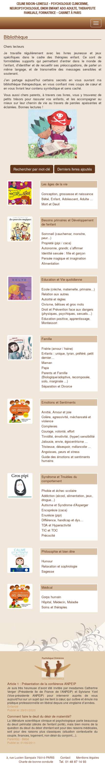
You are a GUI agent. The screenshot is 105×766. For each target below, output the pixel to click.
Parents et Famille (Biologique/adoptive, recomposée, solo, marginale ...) (66, 376)
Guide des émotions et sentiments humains (66, 458)
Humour (47, 561)
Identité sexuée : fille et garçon (63, 253)
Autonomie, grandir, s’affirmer (62, 248)
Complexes (49, 426)
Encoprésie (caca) (54, 510)
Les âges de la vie (54, 184)
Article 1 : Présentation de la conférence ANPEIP (41, 683)
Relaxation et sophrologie (59, 566)
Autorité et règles (54, 299)
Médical (47, 587)
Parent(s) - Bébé (18, 739)
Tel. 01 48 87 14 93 (72, 761)
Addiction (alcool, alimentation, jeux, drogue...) (67, 497)
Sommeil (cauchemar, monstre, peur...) (64, 235)
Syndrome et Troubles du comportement (59, 478)
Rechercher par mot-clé (31, 169)
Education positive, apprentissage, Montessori (66, 320)
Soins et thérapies (54, 607)
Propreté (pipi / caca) (56, 243)
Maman (47, 362)
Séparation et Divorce (57, 386)
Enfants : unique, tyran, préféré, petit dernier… (68, 355)
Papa (45, 367)
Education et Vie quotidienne (62, 279)
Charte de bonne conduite (36, 762)
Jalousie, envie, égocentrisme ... (65, 441)
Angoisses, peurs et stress (61, 451)
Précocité (48, 535)
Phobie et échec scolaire (59, 490)
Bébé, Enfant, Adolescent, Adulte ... (67, 199)
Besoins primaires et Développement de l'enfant (68, 222)
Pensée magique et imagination (64, 258)
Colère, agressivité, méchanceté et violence (66, 419)
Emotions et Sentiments (59, 402)
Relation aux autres (55, 294)
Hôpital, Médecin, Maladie (60, 602)
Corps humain (51, 597)
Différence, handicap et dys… (62, 520)
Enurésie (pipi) (52, 515)
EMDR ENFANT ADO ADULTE (59, 8)
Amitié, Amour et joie (56, 412)
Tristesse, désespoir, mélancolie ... (66, 446)
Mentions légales (87, 757)
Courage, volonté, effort (58, 431)
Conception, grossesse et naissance (67, 193)
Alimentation (50, 263)
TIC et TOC (50, 530)
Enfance (12, 706)
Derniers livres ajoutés (74, 169)
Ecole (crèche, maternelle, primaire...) (68, 289)
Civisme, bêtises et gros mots (63, 304)
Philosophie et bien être (58, 551)
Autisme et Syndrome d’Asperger (65, 505)
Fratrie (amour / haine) (57, 348)
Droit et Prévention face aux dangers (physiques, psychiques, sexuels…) (67, 311)
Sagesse (48, 571)
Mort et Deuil (51, 204)
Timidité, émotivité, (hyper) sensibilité (68, 436)
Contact (65, 757)
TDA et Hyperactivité (56, 525)
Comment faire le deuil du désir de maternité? (39, 716)
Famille (47, 338)
